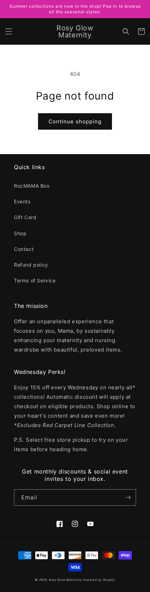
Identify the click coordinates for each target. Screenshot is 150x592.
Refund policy (31, 265)
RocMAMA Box (32, 186)
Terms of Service (35, 280)
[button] (8, 31)
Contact (23, 249)
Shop (20, 233)
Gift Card (25, 217)
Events (22, 201)
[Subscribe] (128, 497)
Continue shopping (75, 121)
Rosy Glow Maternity (65, 580)
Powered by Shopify (99, 580)
